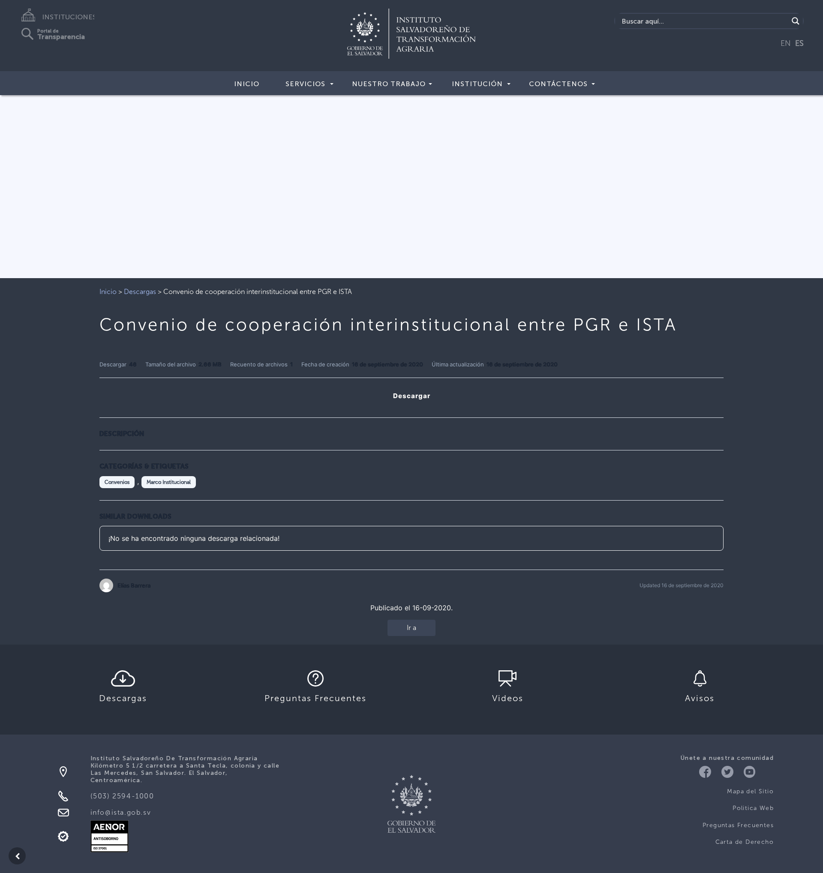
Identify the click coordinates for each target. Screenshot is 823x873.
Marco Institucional (169, 482)
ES (799, 43)
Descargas (140, 292)
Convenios (117, 482)
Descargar (411, 396)
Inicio (246, 84)
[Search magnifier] (795, 21)
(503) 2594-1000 (122, 796)
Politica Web (753, 808)
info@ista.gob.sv (120, 812)
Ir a (411, 628)
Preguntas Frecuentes (738, 825)
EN (786, 43)
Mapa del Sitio (750, 791)
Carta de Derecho (744, 842)
